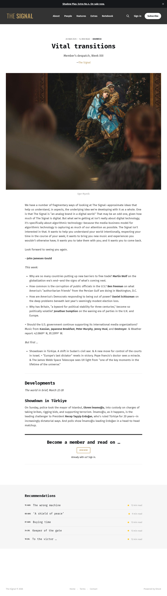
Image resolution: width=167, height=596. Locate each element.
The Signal (84, 62)
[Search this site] (127, 16)
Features (81, 16)
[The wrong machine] (83, 505)
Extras (94, 16)
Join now (83, 450)
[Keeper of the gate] (83, 531)
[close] (163, 4)
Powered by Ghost (152, 589)
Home (72, 589)
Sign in (137, 16)
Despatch (97, 39)
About (56, 16)
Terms (82, 589)
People (68, 16)
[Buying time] (83, 522)
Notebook (107, 16)
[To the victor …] (83, 539)
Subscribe (152, 16)
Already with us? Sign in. (83, 457)
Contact (93, 589)
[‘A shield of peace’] (83, 514)
